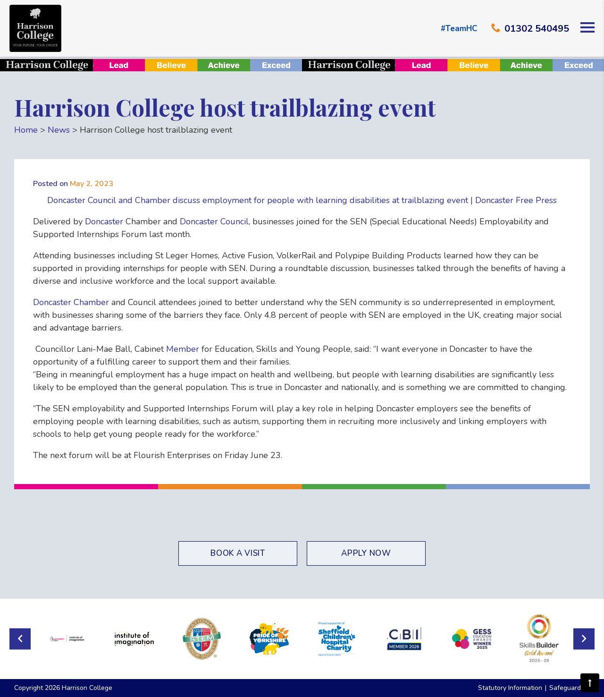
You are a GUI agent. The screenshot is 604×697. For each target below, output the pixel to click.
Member (182, 349)
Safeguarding (569, 687)
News (59, 130)
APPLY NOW (366, 553)
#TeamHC (459, 28)
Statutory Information (510, 687)
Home (26, 130)
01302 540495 (536, 28)
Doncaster (104, 221)
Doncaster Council (214, 221)
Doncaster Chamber (71, 302)
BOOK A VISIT (237, 553)
